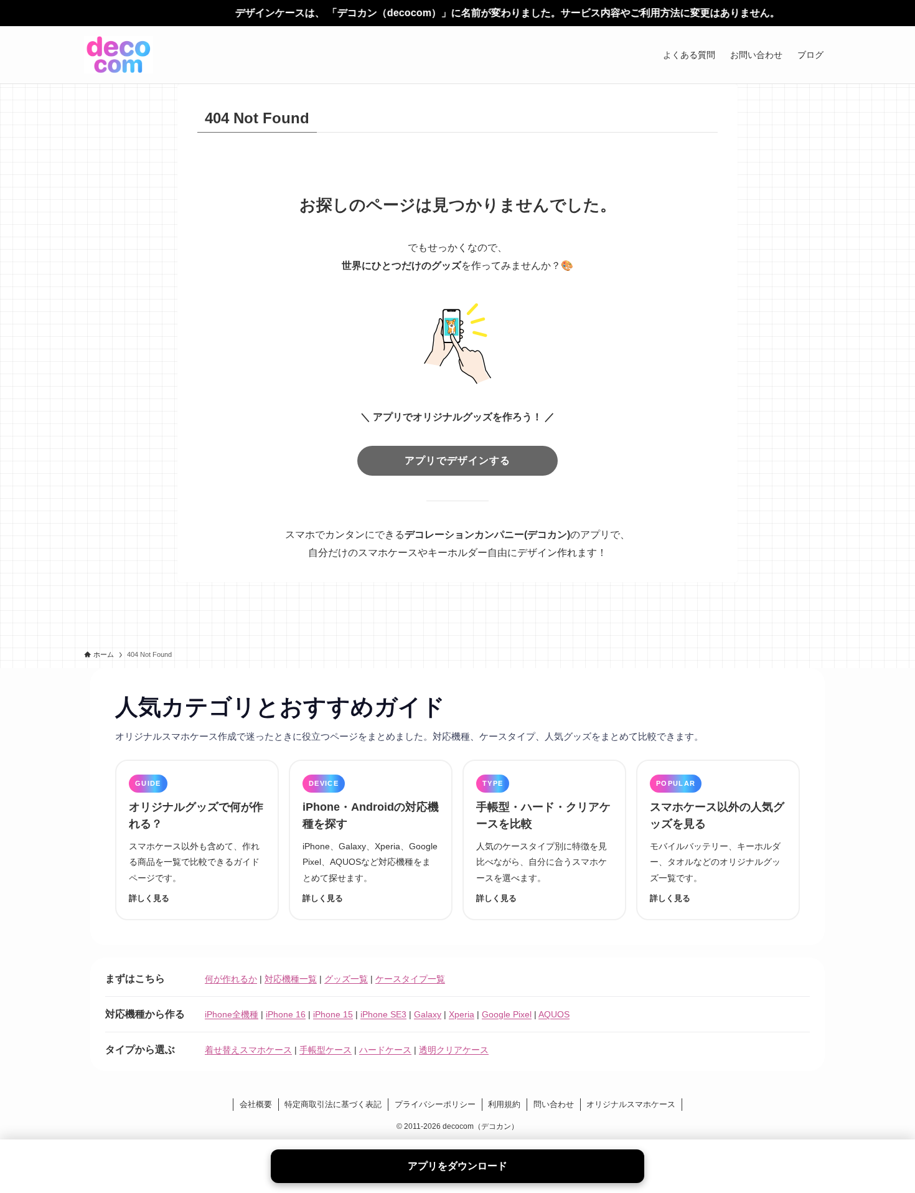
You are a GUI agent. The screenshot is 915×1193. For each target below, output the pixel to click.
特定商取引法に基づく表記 (333, 1104)
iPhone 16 (286, 1014)
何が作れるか (231, 979)
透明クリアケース (454, 1050)
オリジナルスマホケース (630, 1104)
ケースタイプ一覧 (410, 979)
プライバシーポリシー (435, 1104)
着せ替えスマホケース (248, 1050)
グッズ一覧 (346, 979)
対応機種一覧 (291, 979)
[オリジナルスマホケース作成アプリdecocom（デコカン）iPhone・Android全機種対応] (118, 54)
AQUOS (554, 1014)
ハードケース (385, 1050)
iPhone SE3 (383, 1014)
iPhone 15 (333, 1014)
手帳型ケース (325, 1050)
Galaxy (427, 1014)
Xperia (461, 1014)
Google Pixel (507, 1014)
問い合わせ (553, 1104)
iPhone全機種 (231, 1014)
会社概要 (256, 1104)
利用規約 (504, 1104)
